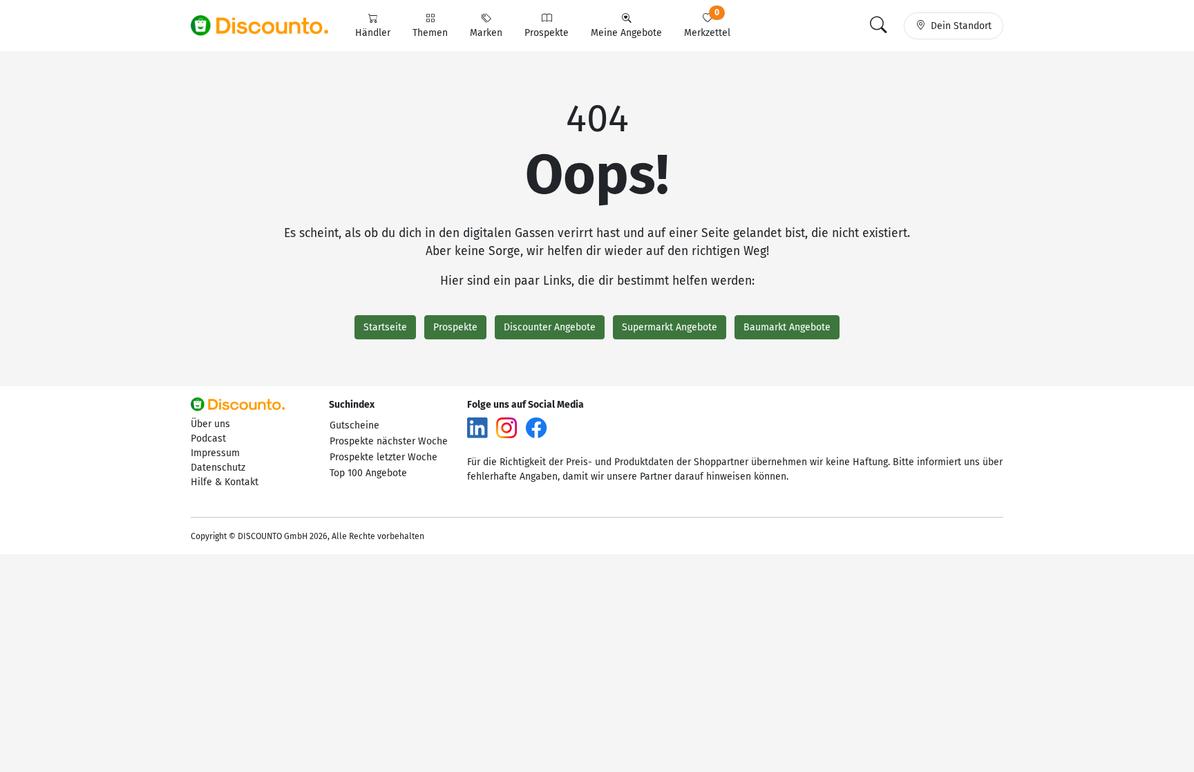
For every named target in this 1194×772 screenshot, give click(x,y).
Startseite (385, 327)
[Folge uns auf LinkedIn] (477, 427)
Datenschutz (218, 467)
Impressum (215, 453)
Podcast (208, 438)
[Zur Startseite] (267, 25)
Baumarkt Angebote (787, 327)
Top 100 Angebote (368, 473)
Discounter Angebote (550, 327)
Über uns (210, 424)
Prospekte (455, 327)
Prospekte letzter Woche (383, 457)
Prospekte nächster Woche (389, 441)
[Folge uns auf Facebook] (536, 427)
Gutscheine (354, 425)
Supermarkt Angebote (669, 327)
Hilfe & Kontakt (224, 482)
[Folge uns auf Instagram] (506, 427)
